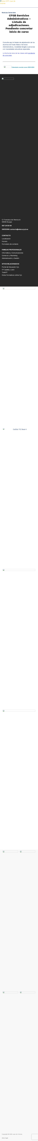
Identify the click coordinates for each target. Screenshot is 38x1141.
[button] (35, 3)
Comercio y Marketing (9, 255)
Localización (6, 239)
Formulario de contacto (10, 244)
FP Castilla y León (8, 270)
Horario (4, 241)
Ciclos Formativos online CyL (12, 275)
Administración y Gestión (10, 258)
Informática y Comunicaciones (12, 253)
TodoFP (4, 272)
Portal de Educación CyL (10, 267)
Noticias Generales (9, 13)
